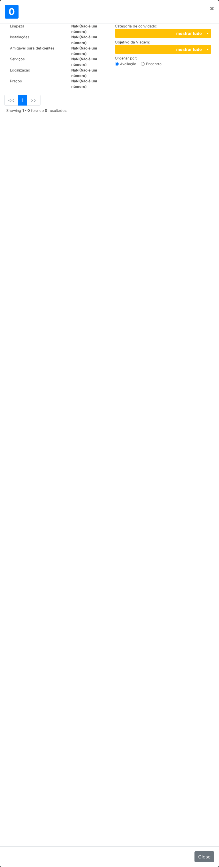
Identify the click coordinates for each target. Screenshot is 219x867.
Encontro (154, 64)
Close (204, 857)
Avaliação (128, 64)
